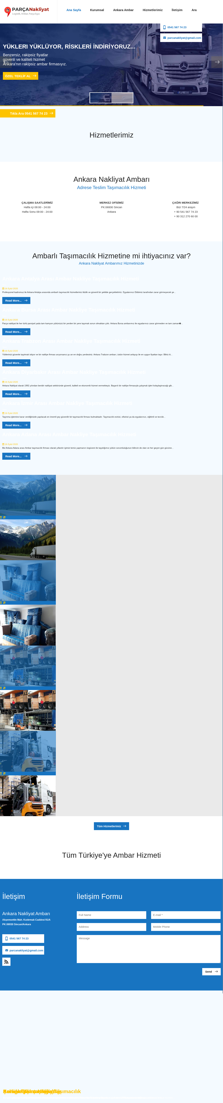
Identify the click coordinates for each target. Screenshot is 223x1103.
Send (209, 971)
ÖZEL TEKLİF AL (18, 76)
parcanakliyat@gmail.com (184, 37)
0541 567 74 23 (176, 27)
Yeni (4, 285)
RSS (6, 962)
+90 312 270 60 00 (12, 930)
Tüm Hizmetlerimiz (109, 826)
